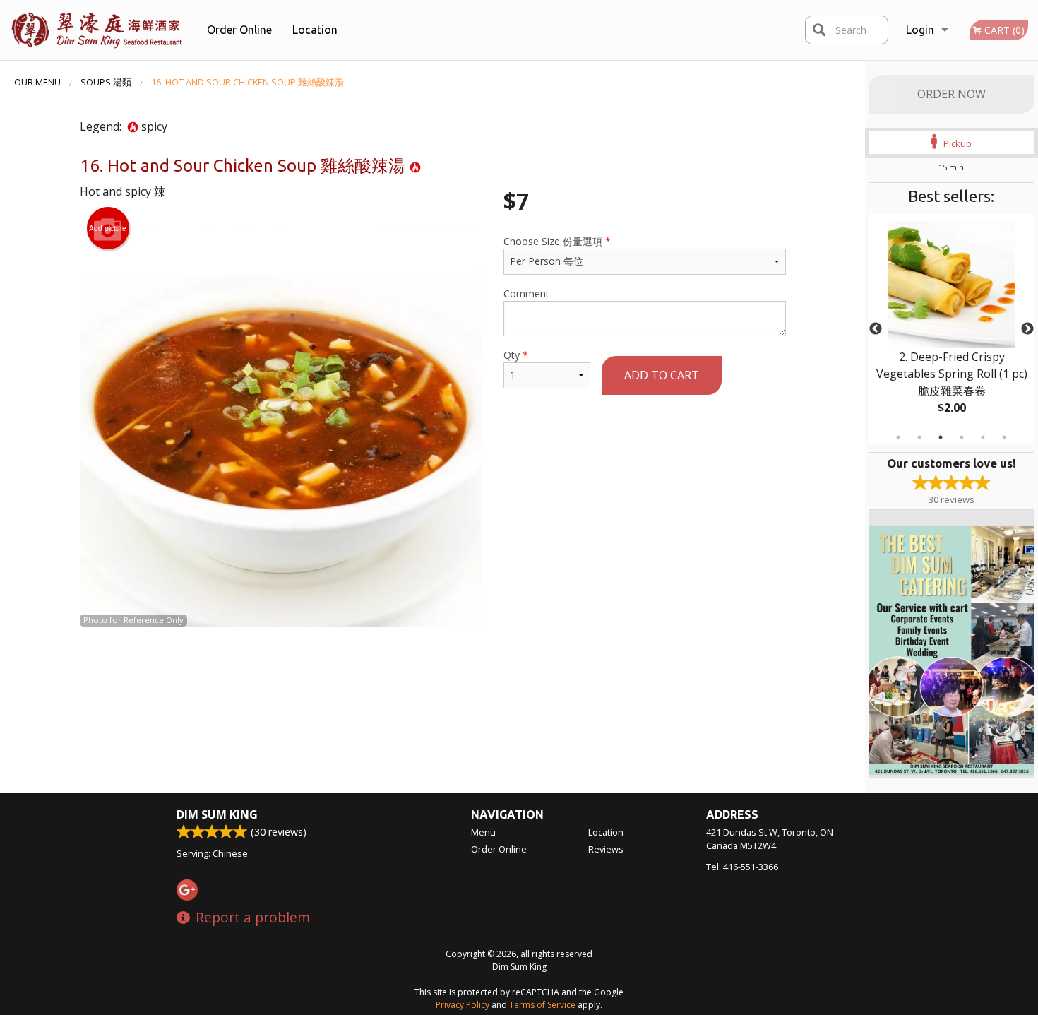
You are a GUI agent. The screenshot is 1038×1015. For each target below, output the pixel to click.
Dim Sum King (217, 814)
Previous (876, 329)
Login (920, 29)
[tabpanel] (951, 329)
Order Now (951, 94)
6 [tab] (1004, 437)
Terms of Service (542, 1005)
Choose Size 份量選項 (557, 241)
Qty (515, 355)
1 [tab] (898, 437)
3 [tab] (940, 437)
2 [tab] (919, 437)
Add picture (107, 228)
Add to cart (661, 375)
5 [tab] (983, 437)
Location (315, 29)
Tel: (742, 866)
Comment (526, 293)
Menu (483, 832)
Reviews (606, 849)
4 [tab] (962, 437)
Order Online (239, 29)
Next (1027, 329)
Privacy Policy (462, 1005)
